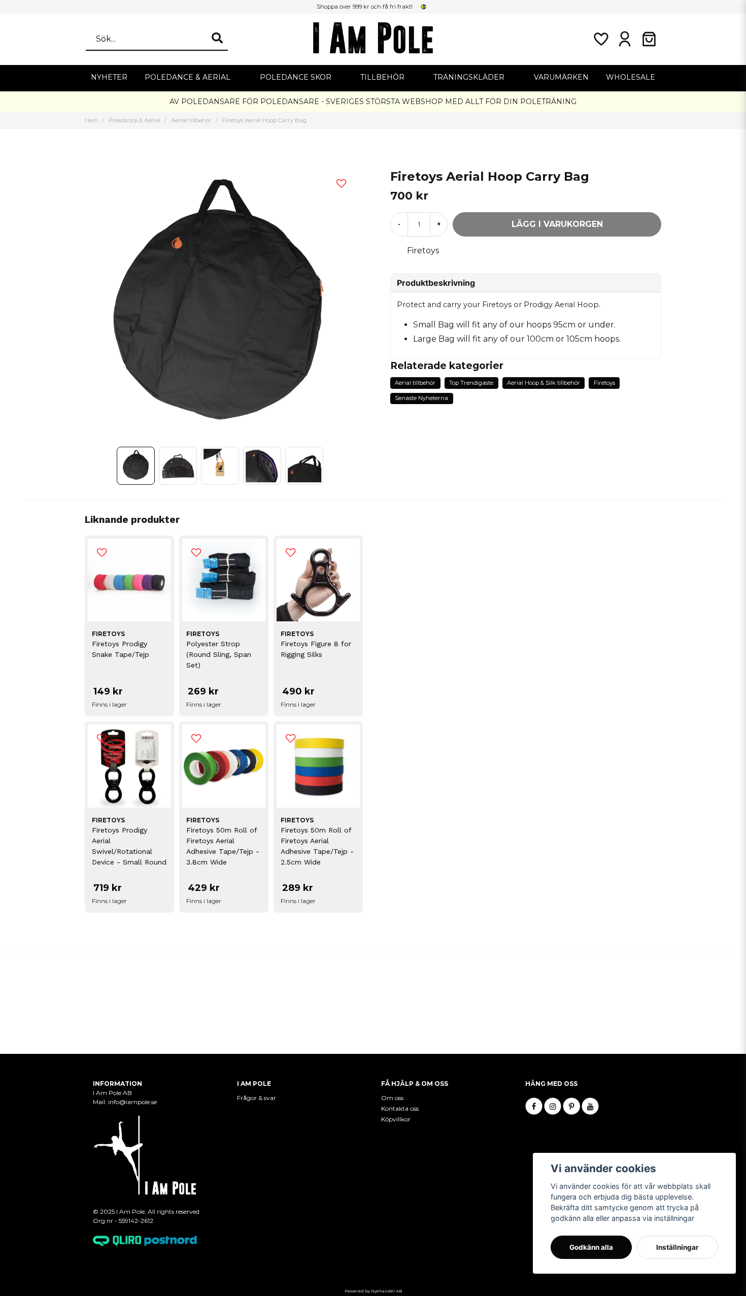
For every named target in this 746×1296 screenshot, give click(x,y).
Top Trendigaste (471, 382)
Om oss (392, 1098)
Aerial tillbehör (191, 120)
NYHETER (109, 77)
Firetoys (423, 250)
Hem (91, 120)
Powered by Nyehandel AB (373, 1290)
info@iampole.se (133, 1102)
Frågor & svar (256, 1098)
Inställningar (677, 1247)
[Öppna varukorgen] (649, 39)
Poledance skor (295, 77)
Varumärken (561, 77)
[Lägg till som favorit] (600, 39)
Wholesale (630, 77)
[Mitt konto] (625, 39)
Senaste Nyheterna (421, 398)
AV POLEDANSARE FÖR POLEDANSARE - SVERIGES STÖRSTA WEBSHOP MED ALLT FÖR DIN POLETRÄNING (373, 101)
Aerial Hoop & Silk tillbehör (543, 382)
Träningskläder (468, 77)
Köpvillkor (396, 1119)
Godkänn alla (591, 1247)
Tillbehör (382, 77)
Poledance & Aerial (187, 77)
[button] (424, 7)
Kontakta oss (400, 1108)
